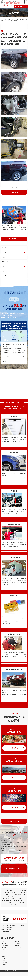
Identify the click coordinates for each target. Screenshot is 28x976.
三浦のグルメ (18, 943)
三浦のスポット (18, 945)
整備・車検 (4, 950)
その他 (4, 276)
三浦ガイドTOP (14, 821)
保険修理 (4, 948)
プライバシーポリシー (7, 962)
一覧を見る (14, 748)
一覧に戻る (14, 192)
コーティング (5, 954)
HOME (2, 19)
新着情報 (4, 964)
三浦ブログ (6, 19)
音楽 (3, 266)
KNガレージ (11, 970)
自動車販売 (4, 952)
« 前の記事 (14, 187)
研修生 (4, 271)
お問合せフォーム (15, 868)
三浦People (5, 262)
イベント (4, 257)
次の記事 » (14, 197)
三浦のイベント (18, 948)
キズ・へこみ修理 (5, 945)
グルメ (4, 248)
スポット (4, 252)
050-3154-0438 (6, 6)
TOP (3, 941)
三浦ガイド (16, 941)
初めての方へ (5, 943)
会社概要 (4, 958)
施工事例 (4, 956)
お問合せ (4, 960)
